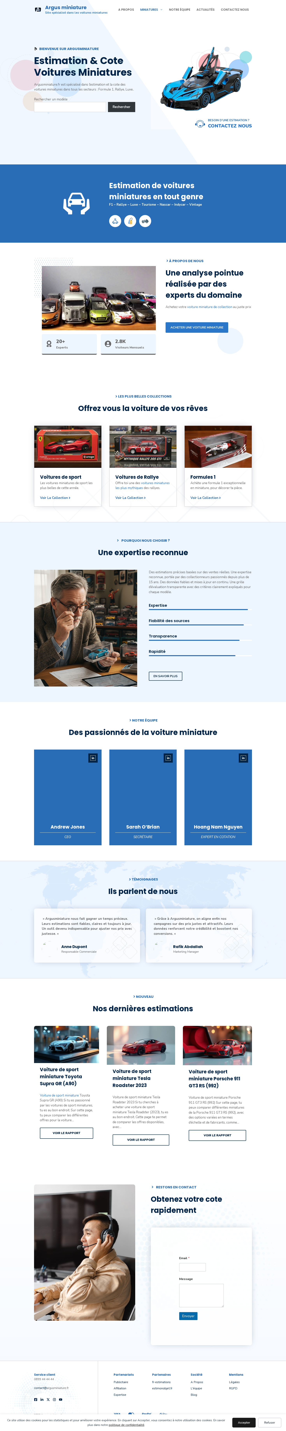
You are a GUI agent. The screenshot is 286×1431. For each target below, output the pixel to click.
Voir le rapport (66, 1133)
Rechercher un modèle (51, 99)
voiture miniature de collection (209, 307)
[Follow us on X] (48, 1399)
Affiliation (120, 1388)
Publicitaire (121, 1382)
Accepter (244, 1423)
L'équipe (196, 1388)
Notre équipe (179, 10)
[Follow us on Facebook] (35, 1399)
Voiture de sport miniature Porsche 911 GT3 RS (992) (214, 1078)
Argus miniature (66, 7)
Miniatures (149, 10)
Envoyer (188, 1316)
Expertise (120, 1395)
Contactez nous (235, 10)
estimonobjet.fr (162, 1388)
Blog (194, 1395)
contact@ (40, 1388)
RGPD (233, 1388)
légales (234, 1382)
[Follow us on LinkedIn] (42, 1399)
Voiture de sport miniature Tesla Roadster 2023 (132, 1078)
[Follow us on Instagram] (54, 1399)
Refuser (269, 1423)
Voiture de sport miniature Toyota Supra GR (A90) (61, 1076)
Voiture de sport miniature (59, 1095)
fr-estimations (161, 1382)
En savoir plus (166, 676)
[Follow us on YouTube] (60, 1399)
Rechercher (121, 107)
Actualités (206, 10)
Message (186, 1279)
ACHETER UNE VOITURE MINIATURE (196, 327)
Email (184, 1258)
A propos (126, 10)
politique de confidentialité (126, 1425)
